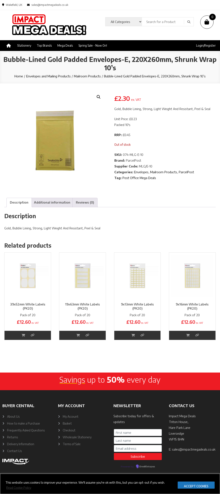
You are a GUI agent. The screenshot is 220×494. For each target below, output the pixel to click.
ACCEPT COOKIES (196, 486)
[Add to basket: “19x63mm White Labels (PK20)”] (78, 335)
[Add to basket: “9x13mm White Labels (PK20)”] (133, 335)
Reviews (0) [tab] (85, 202)
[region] (110, 484)
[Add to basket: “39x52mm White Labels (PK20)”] (23, 335)
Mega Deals (65, 45)
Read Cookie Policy (18, 487)
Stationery (24, 45)
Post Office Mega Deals (139, 178)
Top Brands (44, 45)
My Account (70, 416)
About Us (13, 416)
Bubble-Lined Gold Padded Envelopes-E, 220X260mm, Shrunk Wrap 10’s (155, 76)
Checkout (69, 430)
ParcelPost (186, 172)
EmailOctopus (147, 467)
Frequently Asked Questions (26, 430)
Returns (12, 437)
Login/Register (206, 45)
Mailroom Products (87, 76)
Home (18, 76)
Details (33, 335)
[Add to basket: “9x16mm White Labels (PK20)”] (188, 335)
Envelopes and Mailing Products (48, 76)
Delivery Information (20, 444)
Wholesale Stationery (77, 437)
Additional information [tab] (52, 202)
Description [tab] (19, 202)
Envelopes (141, 172)
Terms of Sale (72, 444)
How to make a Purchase (23, 423)
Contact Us (14, 451)
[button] (98, 97)
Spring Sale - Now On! (92, 45)
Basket (67, 423)
